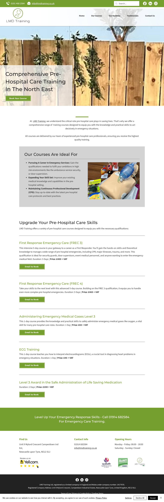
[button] (96, 16)
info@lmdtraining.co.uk (85, 448)
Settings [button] (128, 498)
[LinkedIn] (150, 3)
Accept (153, 498)
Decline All (140, 498)
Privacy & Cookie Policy (81, 493)
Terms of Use (66, 493)
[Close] (160, 498)
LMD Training (39, 121)
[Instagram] (156, 3)
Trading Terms (97, 493)
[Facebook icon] (145, 3)
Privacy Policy (101, 498)
